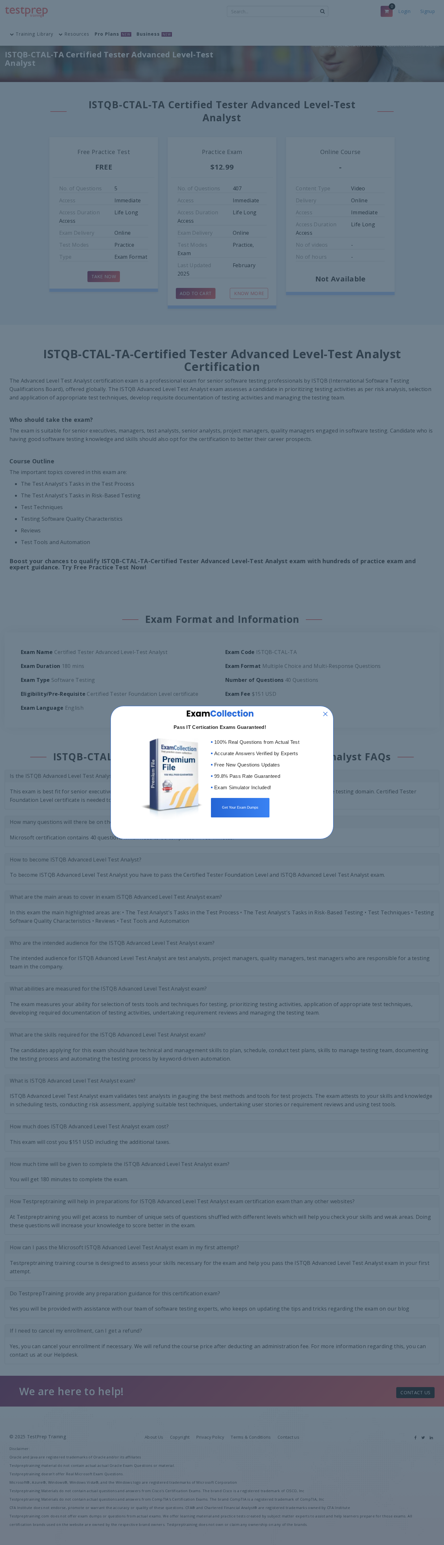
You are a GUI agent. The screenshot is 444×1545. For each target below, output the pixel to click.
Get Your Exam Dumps (240, 807)
